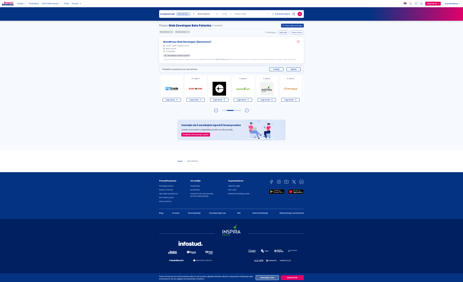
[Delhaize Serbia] (185, 89)
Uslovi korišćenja (260, 213)
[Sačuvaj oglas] (298, 42)
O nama (175, 213)
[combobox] (176, 14)
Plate (66, 3)
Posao (180, 161)
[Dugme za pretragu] (300, 14)
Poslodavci (34, 3)
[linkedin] (301, 182)
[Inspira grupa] (256, 89)
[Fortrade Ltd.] (161, 89)
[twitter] (294, 182)
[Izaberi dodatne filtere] (294, 14)
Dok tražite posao (166, 197)
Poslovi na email (166, 190)
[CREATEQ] (208, 89)
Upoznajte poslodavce (168, 193)
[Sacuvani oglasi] (416, 3)
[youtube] (286, 182)
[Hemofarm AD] (280, 89)
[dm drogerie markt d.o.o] (303, 89)
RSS (239, 213)
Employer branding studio (239, 193)
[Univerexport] (232, 89)
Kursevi (75, 3)
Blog (161, 213)
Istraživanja (195, 190)
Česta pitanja (194, 213)
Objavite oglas (234, 186)
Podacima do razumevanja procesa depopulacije (201, 194)
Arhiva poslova (165, 201)
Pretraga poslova (166, 186)
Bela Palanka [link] (192, 161)
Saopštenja (195, 186)
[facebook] (271, 182)
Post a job (232, 190)
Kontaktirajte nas (217, 213)
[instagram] (278, 182)
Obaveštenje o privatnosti (291, 213)
